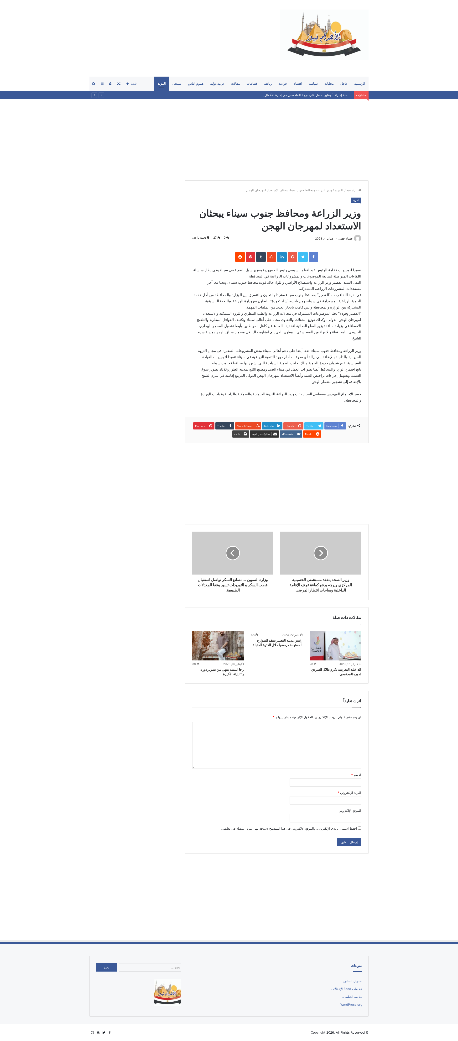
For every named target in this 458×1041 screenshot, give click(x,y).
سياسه (313, 83)
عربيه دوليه (217, 83)
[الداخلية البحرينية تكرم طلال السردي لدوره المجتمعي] (335, 645)
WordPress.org (351, 1004)
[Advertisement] (176, 38)
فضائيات (252, 83)
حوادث (282, 83)
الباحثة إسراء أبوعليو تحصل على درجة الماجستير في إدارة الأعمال (308, 95)
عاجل (344, 83)
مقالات (235, 83)
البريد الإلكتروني (349, 793)
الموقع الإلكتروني (350, 810)
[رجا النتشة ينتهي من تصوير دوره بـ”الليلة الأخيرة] (218, 645)
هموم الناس (195, 83)
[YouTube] (98, 1033)
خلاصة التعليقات (352, 997)
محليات (329, 83)
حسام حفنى (345, 238)
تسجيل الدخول (352, 981)
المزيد (162, 83)
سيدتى (176, 83)
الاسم (356, 775)
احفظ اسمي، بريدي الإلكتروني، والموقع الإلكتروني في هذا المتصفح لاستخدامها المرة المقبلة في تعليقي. (289, 828)
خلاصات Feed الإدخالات (346, 989)
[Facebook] (109, 1033)
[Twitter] (104, 1033)
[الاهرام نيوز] (324, 35)
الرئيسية (359, 83)
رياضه (268, 83)
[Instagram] (92, 1033)
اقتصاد (298, 83)
